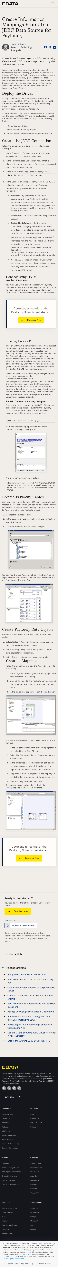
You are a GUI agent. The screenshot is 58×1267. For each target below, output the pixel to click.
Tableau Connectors (10, 1148)
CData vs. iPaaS (8, 1180)
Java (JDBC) (7, 1118)
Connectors (7, 1163)
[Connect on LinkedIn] (54, 47)
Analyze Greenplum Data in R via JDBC (27, 974)
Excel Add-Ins (7, 1139)
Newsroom (34, 1172)
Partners (33, 1184)
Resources (6, 1221)
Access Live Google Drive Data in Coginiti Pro (30, 1011)
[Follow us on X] (50, 47)
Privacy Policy (26, 1254)
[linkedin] (4, 1088)
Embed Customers (9, 1176)
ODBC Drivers (7, 1114)
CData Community (9, 1208)
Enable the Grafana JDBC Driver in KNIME (28, 1040)
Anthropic (34, 1208)
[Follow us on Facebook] (45, 47)
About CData (35, 1163)
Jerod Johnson (18, 44)
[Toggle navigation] (52, 4)
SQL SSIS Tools (36, 1123)
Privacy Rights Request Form (13, 1259)
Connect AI (34, 1118)
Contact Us (34, 1193)
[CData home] (12, 4)
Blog (3, 1216)
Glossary (5, 1229)
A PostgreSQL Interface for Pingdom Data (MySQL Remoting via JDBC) (28, 1018)
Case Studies (7, 1212)
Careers (33, 1189)
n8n (31, 1225)
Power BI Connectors (10, 1144)
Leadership (34, 1180)
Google (33, 1216)
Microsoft (34, 1221)
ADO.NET (5, 1123)
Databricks (34, 1212)
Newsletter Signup (9, 1225)
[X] (9, 1088)
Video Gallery (7, 1234)
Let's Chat (9, 1097)
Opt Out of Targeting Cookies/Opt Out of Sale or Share (29, 1263)
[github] (14, 1088)
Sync (32, 1114)
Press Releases (36, 1167)
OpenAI (33, 1229)
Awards (33, 1176)
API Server (6, 1131)
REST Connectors (9, 1135)
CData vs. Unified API (10, 1184)
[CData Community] (19, 1088)
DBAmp (33, 1127)
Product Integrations (10, 1167)
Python (5, 1127)
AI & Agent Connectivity (11, 1172)
